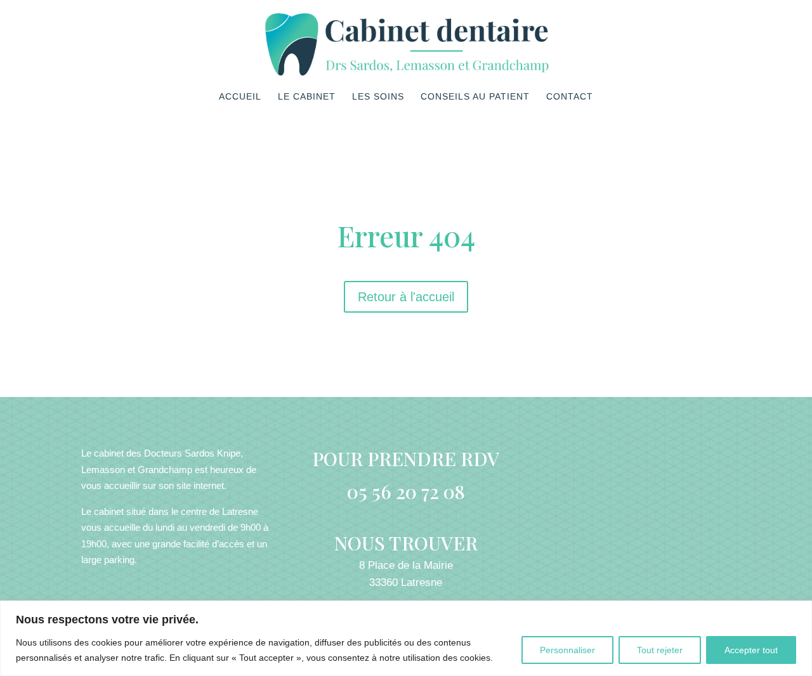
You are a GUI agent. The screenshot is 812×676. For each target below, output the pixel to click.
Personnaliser (567, 650)
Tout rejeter (660, 650)
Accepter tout (751, 650)
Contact (569, 96)
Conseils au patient (475, 96)
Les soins (378, 96)
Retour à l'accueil (406, 297)
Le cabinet (307, 96)
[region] (406, 638)
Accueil (240, 96)
